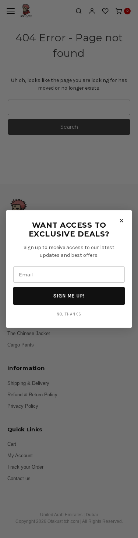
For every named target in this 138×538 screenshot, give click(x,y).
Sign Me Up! (69, 296)
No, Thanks (69, 314)
